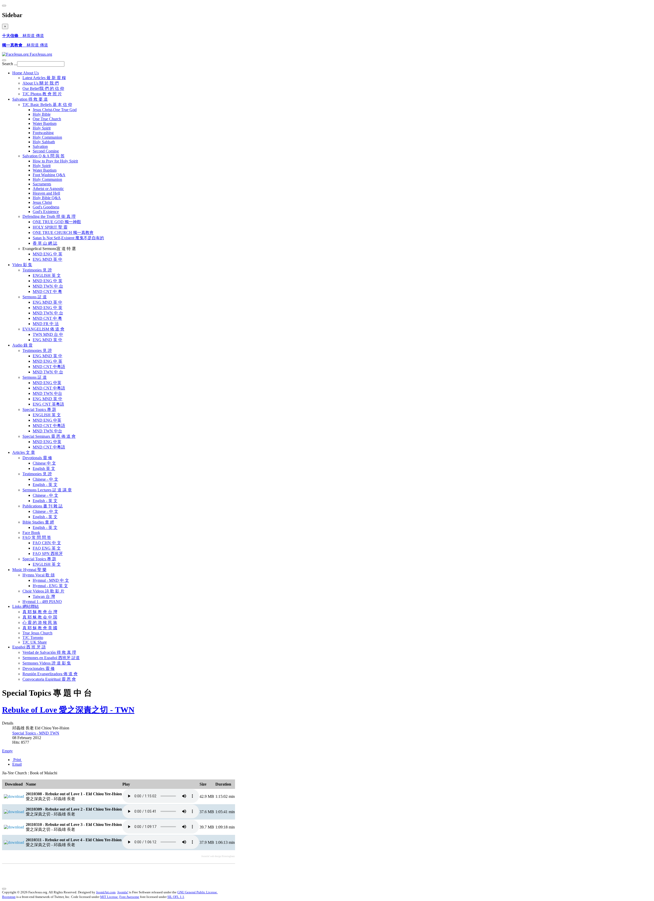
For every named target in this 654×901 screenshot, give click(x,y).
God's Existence (46, 211)
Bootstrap (9, 897)
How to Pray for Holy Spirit (55, 161)
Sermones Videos (46, 663)
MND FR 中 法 (46, 324)
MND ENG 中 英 (47, 254)
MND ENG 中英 (47, 383)
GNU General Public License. (197, 892)
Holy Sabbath (44, 142)
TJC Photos (42, 94)
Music (29, 569)
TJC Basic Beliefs (47, 104)
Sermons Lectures (47, 490)
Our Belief (43, 88)
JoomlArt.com (105, 892)
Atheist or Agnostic (48, 188)
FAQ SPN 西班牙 (48, 553)
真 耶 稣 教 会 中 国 (39, 617)
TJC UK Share (34, 642)
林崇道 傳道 (23, 35)
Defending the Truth (49, 216)
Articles (23, 452)
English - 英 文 (45, 484)
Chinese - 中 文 (45, 479)
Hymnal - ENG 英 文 (50, 586)
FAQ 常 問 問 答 (36, 537)
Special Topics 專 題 (39, 559)
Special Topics (39, 409)
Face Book (31, 532)
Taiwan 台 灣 (44, 596)
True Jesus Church (37, 633)
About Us (40, 83)
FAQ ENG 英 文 (47, 548)
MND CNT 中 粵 (47, 291)
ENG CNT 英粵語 (48, 404)
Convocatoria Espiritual (49, 679)
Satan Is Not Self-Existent (68, 238)
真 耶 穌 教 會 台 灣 (39, 612)
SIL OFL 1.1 (175, 897)
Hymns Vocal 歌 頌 (38, 575)
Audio (22, 345)
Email (17, 764)
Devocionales (38, 668)
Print (17, 759)
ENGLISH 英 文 (47, 275)
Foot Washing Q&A (49, 175)
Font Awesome (129, 897)
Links (25, 606)
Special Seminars (49, 436)
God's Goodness (46, 207)
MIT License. (109, 897)
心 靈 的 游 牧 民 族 (39, 622)
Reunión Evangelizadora (50, 674)
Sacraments (42, 184)
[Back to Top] (4, 889)
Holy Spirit (42, 128)
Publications (42, 506)
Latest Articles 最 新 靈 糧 (44, 78)
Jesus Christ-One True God (55, 110)
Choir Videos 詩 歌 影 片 (43, 591)
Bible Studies (38, 522)
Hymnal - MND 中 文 (51, 580)
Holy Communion (47, 137)
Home (25, 73)
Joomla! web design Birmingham (218, 856)
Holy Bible (42, 114)
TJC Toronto (32, 637)
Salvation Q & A (43, 156)
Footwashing (43, 133)
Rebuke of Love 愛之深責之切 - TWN (68, 709)
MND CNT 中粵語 (49, 366)
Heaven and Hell (46, 193)
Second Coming (46, 151)
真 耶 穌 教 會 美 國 (39, 628)
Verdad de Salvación (49, 652)
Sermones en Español (51, 658)
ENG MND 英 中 (47, 259)
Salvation (30, 99)
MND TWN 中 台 (48, 286)
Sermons (34, 297)
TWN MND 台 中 (48, 334)
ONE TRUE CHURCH (63, 232)
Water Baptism (44, 123)
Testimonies (37, 270)
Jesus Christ (42, 202)
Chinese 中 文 (44, 463)
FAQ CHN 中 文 (47, 543)
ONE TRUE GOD (57, 222)
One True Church (47, 119)
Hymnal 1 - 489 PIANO (42, 601)
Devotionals (37, 458)
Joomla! (122, 892)
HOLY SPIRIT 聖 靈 (50, 227)
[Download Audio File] (14, 796)
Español (29, 647)
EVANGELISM (43, 329)
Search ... (9, 64)
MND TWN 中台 (47, 393)
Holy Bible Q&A (47, 198)
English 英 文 (44, 468)
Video (22, 265)
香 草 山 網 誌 (45, 243)
